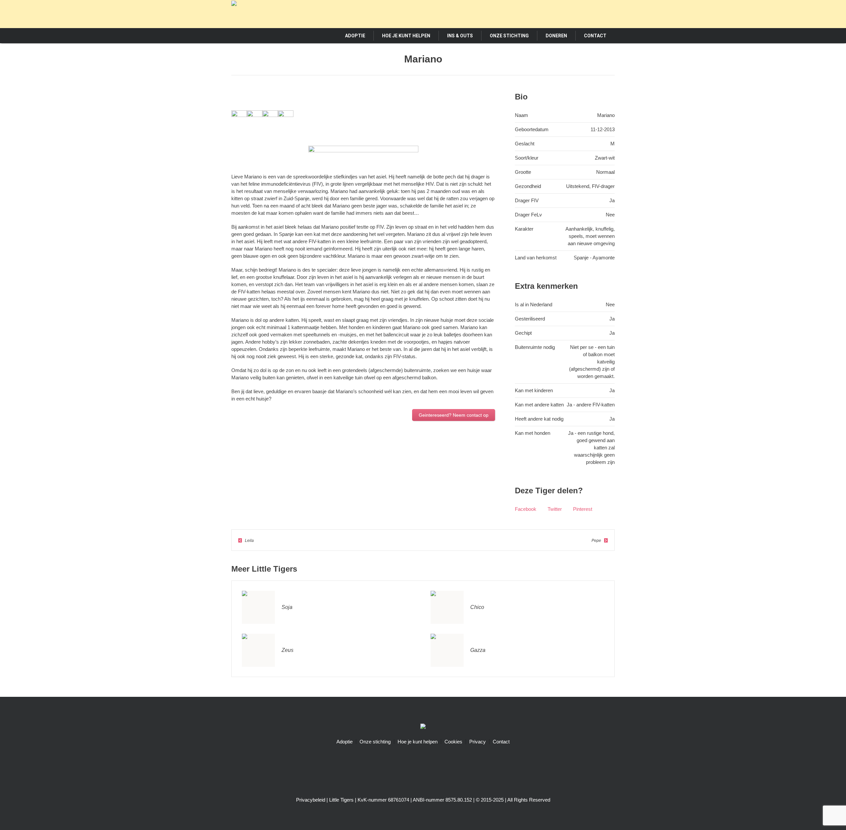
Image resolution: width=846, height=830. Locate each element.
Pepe (596, 540)
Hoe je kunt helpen (418, 741)
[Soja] (258, 607)
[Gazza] (447, 650)
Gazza (477, 650)
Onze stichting (375, 741)
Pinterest (582, 509)
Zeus (287, 650)
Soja (287, 607)
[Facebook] (573, 14)
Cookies (453, 741)
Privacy (477, 741)
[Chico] (447, 607)
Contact (501, 741)
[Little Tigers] (423, 727)
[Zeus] (258, 650)
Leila (249, 540)
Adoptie (344, 741)
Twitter (555, 509)
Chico (477, 607)
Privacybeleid (310, 800)
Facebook (525, 509)
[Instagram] (585, 14)
